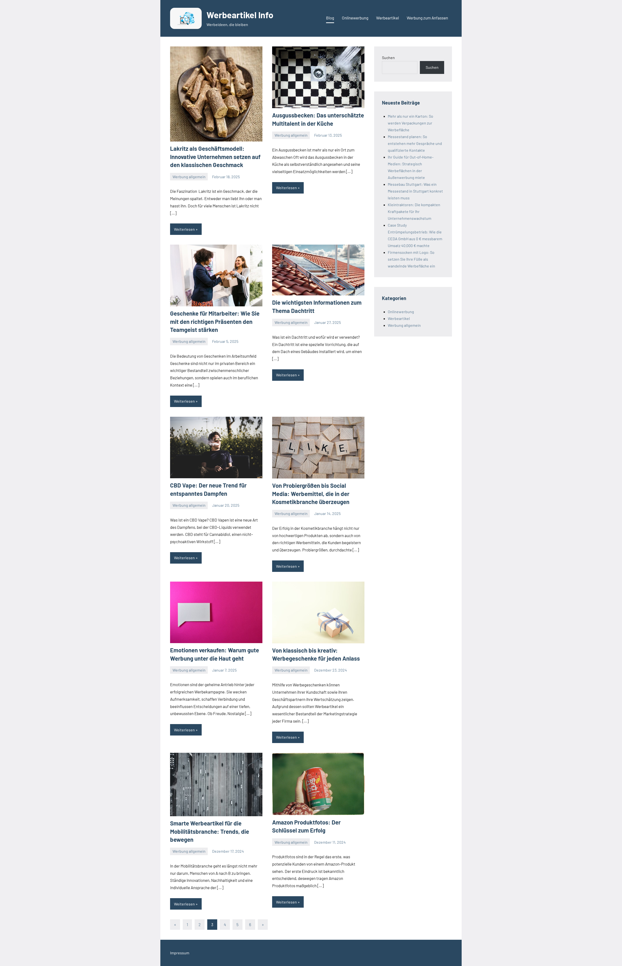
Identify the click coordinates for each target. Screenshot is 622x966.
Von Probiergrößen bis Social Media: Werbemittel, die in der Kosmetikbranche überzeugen (310, 493)
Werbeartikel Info (240, 14)
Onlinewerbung (355, 17)
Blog (330, 17)
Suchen (388, 57)
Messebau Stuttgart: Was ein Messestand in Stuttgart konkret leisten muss (415, 191)
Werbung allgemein (189, 176)
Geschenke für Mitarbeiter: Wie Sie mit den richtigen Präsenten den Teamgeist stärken (214, 321)
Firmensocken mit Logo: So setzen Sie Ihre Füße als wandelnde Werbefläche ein (411, 259)
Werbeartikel (387, 17)
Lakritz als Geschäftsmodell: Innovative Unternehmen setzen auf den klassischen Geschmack (215, 156)
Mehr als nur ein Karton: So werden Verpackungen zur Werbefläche (410, 123)
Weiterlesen (184, 229)
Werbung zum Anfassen (427, 17)
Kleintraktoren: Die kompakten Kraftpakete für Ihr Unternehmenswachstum (414, 211)
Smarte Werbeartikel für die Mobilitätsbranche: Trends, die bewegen (209, 831)
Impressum (179, 952)
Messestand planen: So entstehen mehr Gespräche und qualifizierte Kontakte (415, 143)
